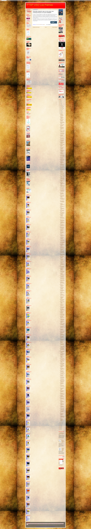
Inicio (46, 27)
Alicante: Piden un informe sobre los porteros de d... (62, 138)
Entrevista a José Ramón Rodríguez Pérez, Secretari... (62, 156)
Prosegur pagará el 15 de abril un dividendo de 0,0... (62, 411)
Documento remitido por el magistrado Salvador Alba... (62, 242)
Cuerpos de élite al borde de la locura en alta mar (62, 359)
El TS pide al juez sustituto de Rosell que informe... (62, 347)
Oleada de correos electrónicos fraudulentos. (62, 375)
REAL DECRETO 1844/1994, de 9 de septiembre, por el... (62, 128)
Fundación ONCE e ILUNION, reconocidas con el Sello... (62, 181)
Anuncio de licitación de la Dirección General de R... (62, 300)
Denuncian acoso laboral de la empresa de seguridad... (62, 288)
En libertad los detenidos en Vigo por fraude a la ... (62, 247)
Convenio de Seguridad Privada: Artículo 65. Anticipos (63, 449)
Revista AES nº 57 (62, 189)
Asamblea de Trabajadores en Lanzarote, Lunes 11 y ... (62, 407)
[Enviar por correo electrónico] (47, 24)
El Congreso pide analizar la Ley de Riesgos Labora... (62, 178)
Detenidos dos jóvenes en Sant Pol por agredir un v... (62, 218)
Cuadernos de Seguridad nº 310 (62, 206)
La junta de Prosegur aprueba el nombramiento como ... (62, 186)
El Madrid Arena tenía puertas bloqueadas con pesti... (62, 337)
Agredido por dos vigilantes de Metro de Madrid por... (62, 283)
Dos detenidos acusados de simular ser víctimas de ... (62, 215)
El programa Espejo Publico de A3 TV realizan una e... (62, 160)
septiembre (61, 108)
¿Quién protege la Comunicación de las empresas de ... (62, 202)
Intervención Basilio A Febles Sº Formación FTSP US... (62, 399)
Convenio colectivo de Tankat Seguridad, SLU (62, 158)
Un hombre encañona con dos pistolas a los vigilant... (62, 401)
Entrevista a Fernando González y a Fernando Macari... (61, 419)
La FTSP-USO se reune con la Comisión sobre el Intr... (62, 225)
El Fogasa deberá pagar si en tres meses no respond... (62, 196)
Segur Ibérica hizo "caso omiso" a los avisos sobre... (62, 373)
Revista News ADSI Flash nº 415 (62, 188)
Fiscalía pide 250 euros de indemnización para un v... (62, 305)
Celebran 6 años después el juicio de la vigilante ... (62, 228)
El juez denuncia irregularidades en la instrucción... (62, 276)
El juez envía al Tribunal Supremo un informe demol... (62, 245)
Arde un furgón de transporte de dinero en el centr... (62, 233)
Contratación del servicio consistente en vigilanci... (62, 357)
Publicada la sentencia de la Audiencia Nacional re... (62, 269)
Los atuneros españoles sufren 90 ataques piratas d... (62, 143)
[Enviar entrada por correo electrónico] (46, 24)
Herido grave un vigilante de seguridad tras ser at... (62, 136)
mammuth (47, 526)
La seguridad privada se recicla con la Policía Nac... (62, 264)
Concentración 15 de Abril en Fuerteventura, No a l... (62, 327)
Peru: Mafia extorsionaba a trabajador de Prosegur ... (62, 162)
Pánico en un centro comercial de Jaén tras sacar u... (62, 254)
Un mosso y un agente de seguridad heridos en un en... (62, 235)
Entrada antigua (54, 27)
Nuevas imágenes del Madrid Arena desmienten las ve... (62, 349)
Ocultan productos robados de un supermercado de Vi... (62, 252)
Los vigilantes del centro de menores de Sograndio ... (62, 312)
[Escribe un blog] (48, 24)
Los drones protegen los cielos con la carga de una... (62, 172)
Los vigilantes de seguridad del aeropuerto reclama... (62, 297)
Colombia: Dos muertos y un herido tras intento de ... (62, 295)
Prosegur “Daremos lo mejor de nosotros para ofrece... (62, 250)
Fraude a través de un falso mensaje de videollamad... (62, 271)
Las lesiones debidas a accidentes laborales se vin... (62, 274)
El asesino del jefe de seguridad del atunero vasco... (62, 377)
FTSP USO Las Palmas (40, 4)
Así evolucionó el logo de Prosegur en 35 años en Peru (63, 441)
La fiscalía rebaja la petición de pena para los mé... (62, 174)
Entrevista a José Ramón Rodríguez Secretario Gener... (62, 123)
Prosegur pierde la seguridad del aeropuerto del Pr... (62, 345)
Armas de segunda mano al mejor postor (62, 211)
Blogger (54, 526)
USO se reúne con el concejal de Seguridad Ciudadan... (62, 257)
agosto (61, 109)
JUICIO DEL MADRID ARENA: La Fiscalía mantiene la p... (62, 151)
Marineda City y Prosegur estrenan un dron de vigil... (62, 183)
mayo (60, 112)
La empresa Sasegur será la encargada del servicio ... (62, 404)
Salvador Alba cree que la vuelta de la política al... (62, 167)
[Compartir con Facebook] (49, 24)
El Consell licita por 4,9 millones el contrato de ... (62, 339)
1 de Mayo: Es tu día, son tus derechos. (62, 262)
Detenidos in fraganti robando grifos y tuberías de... (62, 332)
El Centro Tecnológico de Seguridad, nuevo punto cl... (62, 208)
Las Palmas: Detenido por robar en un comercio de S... (62, 153)
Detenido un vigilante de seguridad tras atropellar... (62, 117)
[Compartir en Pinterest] (50, 24)
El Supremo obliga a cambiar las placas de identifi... (62, 145)
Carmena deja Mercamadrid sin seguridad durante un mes (62, 310)
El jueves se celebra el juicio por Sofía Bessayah (62, 280)
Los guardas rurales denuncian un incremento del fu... (62, 165)
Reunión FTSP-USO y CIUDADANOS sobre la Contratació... (62, 352)
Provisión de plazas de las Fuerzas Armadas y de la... (62, 315)
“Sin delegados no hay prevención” (62, 379)
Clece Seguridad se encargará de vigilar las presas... (62, 389)
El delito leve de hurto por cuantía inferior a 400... (62, 220)
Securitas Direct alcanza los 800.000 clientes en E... (62, 317)
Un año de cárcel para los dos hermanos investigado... (62, 238)
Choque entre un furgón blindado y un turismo (62, 290)
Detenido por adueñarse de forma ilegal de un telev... (62, 334)
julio (60, 110)
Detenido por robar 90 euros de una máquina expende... (62, 302)
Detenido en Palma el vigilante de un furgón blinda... (62, 364)
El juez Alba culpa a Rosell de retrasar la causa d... (62, 240)
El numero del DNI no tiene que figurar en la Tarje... (62, 125)
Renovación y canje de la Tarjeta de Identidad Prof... (62, 307)
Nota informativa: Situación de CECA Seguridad (62, 371)
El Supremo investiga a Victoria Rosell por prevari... (62, 204)
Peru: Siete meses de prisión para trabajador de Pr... (62, 409)
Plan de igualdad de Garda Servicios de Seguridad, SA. (62, 267)
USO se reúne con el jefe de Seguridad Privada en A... (62, 342)
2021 (60, 100)
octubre (61, 107)
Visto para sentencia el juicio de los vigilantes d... (62, 354)
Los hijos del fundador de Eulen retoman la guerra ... (62, 396)
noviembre (61, 106)
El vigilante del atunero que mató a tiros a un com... (62, 394)
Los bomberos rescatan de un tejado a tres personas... (62, 230)
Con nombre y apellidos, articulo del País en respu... (62, 322)
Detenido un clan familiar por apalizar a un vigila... (62, 414)
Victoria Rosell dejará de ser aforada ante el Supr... (62, 194)
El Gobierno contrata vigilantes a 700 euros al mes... (62, 131)
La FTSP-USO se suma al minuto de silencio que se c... (62, 386)
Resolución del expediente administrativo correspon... (62, 260)
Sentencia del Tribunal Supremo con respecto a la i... (62, 199)
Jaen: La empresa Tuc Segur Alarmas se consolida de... (62, 148)
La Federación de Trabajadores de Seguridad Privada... (62, 366)
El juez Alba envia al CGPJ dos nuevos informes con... (62, 278)
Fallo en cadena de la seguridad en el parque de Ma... (62, 213)
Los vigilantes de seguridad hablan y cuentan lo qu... (62, 319)
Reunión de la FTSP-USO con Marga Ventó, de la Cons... (62, 369)
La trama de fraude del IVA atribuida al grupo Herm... (62, 133)
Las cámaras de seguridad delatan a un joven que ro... (62, 191)
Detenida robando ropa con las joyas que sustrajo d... (62, 169)
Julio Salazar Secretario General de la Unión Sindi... (61, 115)
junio (60, 111)
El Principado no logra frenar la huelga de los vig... (62, 383)
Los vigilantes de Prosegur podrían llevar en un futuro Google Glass (61, 433)
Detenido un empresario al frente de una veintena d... (61, 285)
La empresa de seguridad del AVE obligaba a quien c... (62, 417)
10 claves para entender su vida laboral (62, 292)
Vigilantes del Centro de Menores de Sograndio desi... (62, 381)
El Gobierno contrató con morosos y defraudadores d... (62, 324)
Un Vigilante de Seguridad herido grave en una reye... (62, 223)
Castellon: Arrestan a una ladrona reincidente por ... (62, 140)
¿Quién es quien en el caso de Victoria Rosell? (62, 176)
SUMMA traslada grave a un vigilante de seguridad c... (62, 120)
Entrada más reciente (36, 27)
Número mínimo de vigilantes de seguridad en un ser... (62, 391)
